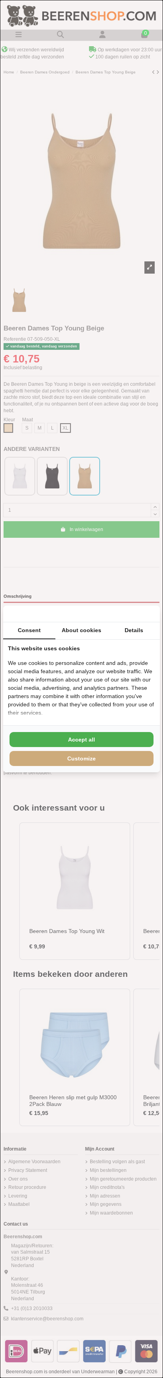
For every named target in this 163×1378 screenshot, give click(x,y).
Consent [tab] (29, 630)
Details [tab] (134, 630)
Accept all (81, 739)
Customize (81, 758)
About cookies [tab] (81, 630)
